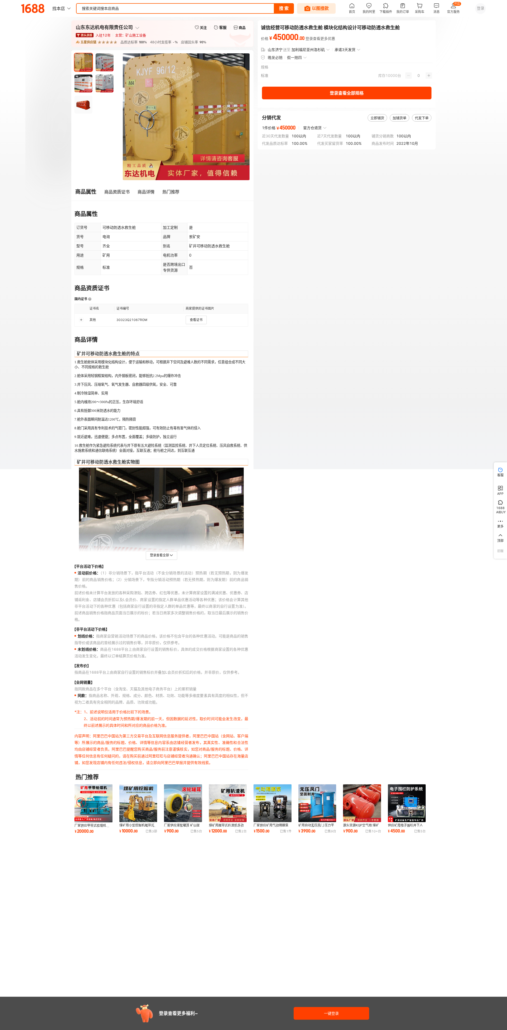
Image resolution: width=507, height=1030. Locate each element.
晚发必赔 (275, 57)
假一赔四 (294, 57)
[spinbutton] (418, 75)
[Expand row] (81, 320)
